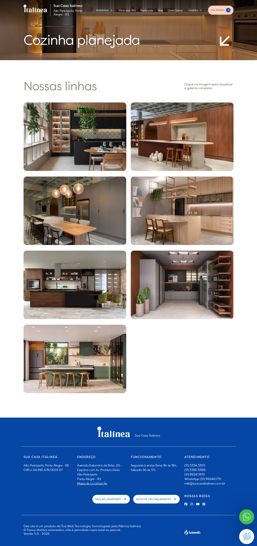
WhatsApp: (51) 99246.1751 (202, 479)
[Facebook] (185, 504)
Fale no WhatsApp (108, 499)
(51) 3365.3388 (194, 470)
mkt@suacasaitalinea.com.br (204, 483)
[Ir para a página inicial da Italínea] (35, 10)
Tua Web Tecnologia (75, 526)
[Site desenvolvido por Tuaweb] (192, 532)
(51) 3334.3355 (194, 465)
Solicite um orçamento (153, 499)
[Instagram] (191, 504)
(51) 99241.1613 (194, 474)
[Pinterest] (203, 504)
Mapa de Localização (92, 483)
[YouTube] (197, 504)
